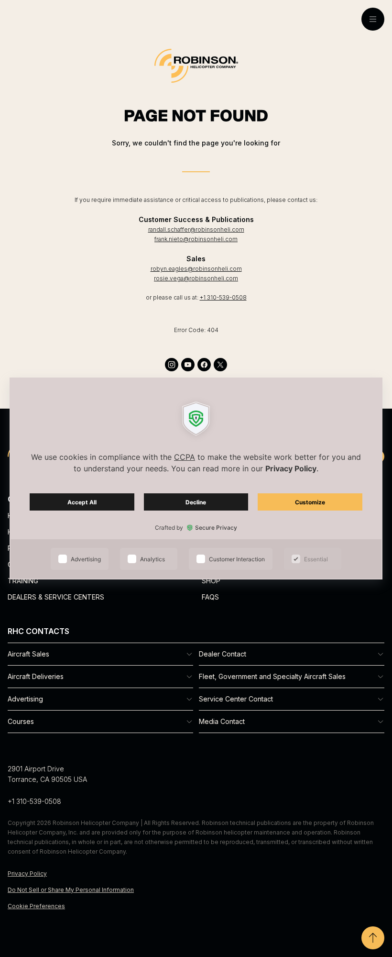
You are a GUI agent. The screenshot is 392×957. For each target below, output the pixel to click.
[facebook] (204, 364)
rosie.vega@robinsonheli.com (196, 278)
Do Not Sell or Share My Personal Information (71, 889)
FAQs (210, 597)
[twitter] (220, 364)
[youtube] (188, 364)
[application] (196, 478)
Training (23, 581)
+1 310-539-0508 (223, 297)
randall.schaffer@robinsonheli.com (196, 229)
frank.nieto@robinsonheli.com (196, 239)
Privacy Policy (27, 873)
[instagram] (171, 364)
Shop (211, 581)
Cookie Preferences (36, 906)
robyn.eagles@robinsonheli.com (196, 268)
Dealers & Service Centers (56, 597)
